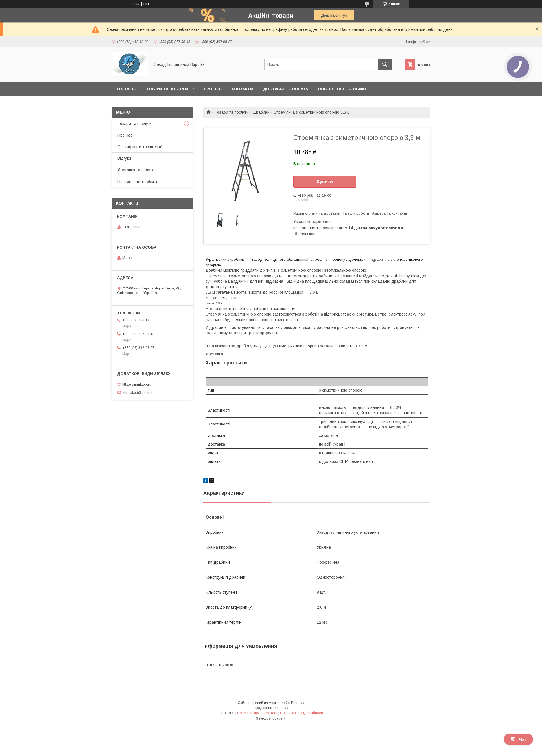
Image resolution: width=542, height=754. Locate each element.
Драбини (261, 112)
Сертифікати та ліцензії (139, 146)
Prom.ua (297, 703)
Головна (126, 89)
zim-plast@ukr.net (137, 392)
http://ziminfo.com (136, 384)
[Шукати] (385, 64)
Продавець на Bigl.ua (271, 708)
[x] (211, 481)
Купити (325, 181)
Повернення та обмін (342, 89)
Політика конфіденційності (301, 713)
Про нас (213, 89)
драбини (379, 259)
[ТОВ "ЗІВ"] (130, 74)
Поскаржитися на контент (257, 713)
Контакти (242, 89)
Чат (522, 739)
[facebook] (205, 481)
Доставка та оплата (285, 89)
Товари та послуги (167, 89)
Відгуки (124, 158)
